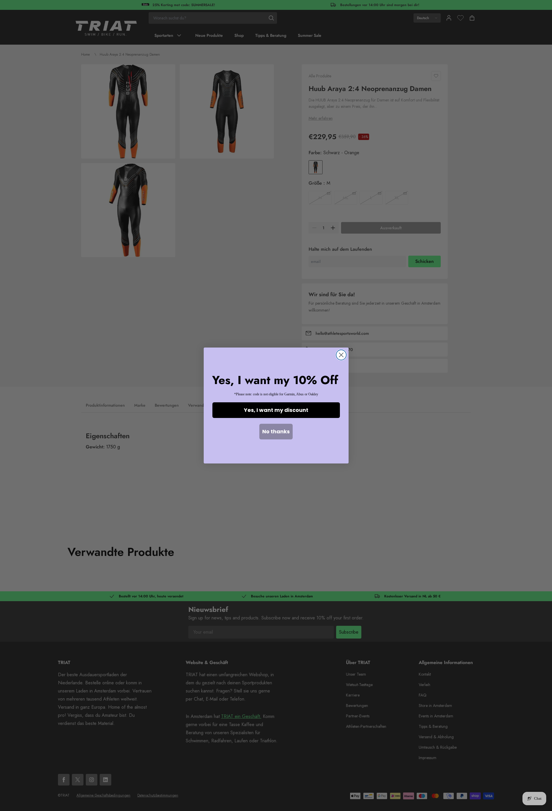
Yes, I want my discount (276, 410)
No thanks (276, 431)
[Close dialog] (341, 355)
